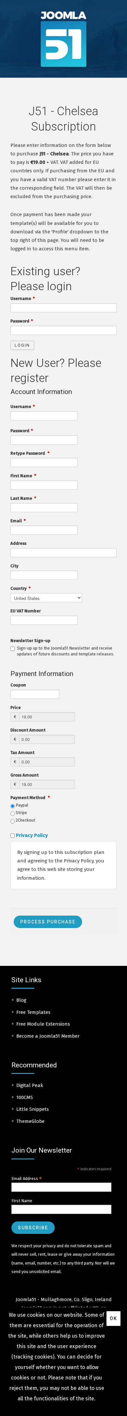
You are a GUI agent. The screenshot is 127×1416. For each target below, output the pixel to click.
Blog (21, 1000)
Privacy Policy (32, 835)
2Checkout (25, 820)
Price (15, 707)
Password (21, 321)
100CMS (24, 1097)
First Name (23, 475)
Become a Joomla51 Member (47, 1036)
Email (18, 520)
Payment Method (30, 797)
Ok (113, 1318)
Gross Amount (24, 775)
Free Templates (33, 1012)
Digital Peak (29, 1085)
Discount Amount (28, 730)
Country (20, 588)
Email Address (26, 1179)
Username (22, 298)
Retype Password (29, 453)
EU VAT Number (25, 610)
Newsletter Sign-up (30, 640)
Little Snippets (32, 1109)
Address (18, 543)
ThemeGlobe (30, 1121)
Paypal (21, 805)
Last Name (23, 498)
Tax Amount (22, 752)
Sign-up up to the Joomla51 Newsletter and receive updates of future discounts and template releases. (65, 651)
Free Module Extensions (43, 1024)
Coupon (18, 685)
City (14, 565)
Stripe (21, 812)
